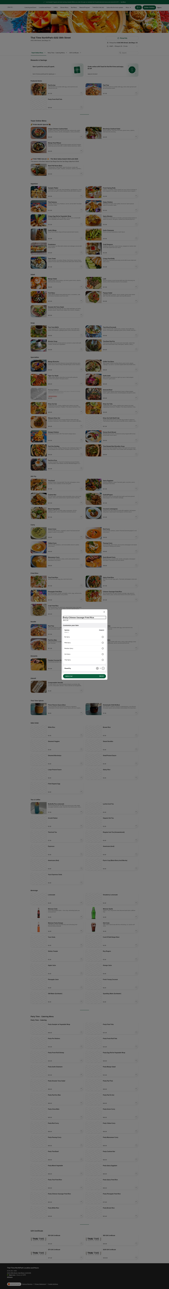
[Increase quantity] (103, 668)
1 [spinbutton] (100, 668)
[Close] (104, 612)
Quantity (67, 668)
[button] (84, 676)
